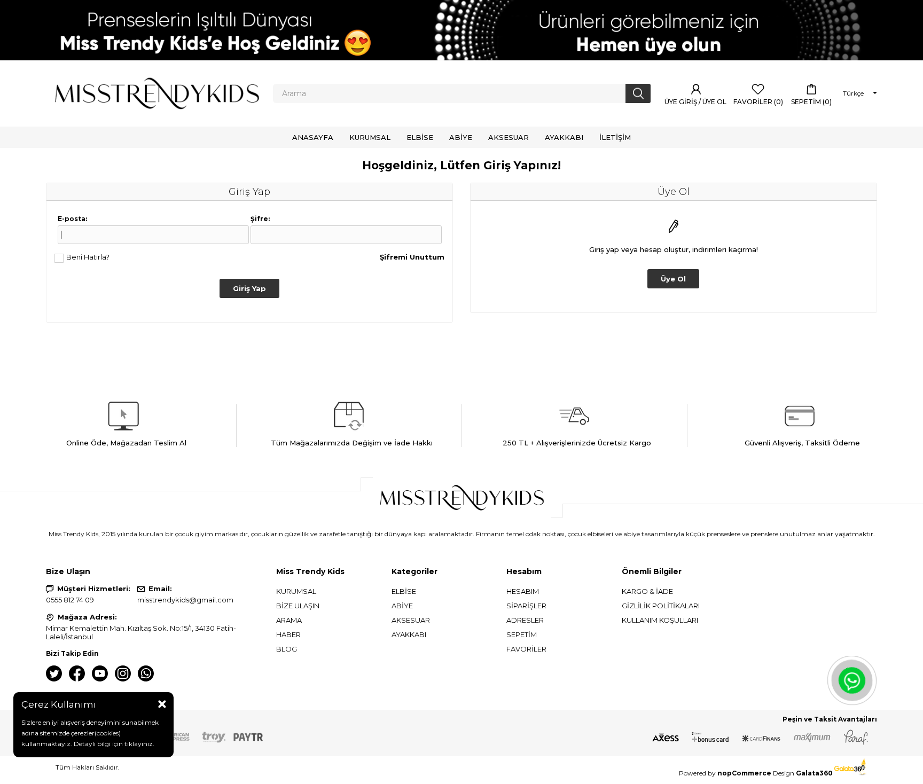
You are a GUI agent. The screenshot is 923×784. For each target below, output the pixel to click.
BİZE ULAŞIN (297, 605)
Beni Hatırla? (87, 257)
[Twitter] (54, 673)
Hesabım (522, 591)
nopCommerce (744, 773)
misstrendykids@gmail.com (185, 599)
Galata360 (815, 773)
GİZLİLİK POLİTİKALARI (661, 605)
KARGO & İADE (647, 591)
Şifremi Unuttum (412, 257)
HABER (288, 634)
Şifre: (260, 219)
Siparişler (526, 605)
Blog (286, 649)
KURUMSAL (296, 591)
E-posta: (72, 219)
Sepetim (521, 634)
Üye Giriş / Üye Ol (696, 102)
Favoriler (526, 649)
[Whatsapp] (146, 673)
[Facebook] (77, 673)
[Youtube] (100, 673)
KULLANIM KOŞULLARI (660, 620)
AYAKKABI (409, 634)
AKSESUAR (411, 620)
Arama (289, 620)
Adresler (525, 620)
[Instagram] (123, 673)
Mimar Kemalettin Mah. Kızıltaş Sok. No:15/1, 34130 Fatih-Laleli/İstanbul (141, 632)
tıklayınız (138, 744)
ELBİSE (404, 591)
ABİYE (402, 605)
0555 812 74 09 (70, 599)
